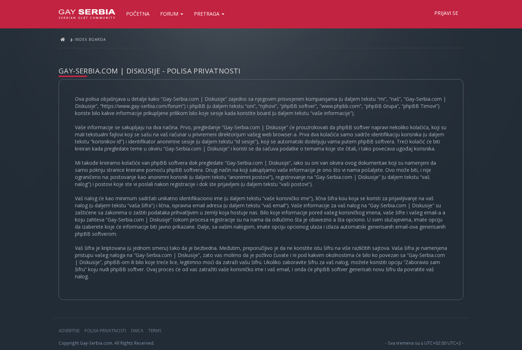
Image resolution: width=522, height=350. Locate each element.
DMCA (137, 331)
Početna (137, 13)
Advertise (69, 331)
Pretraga (207, 13)
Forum (170, 13)
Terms (154, 331)
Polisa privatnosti (105, 331)
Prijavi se (446, 13)
